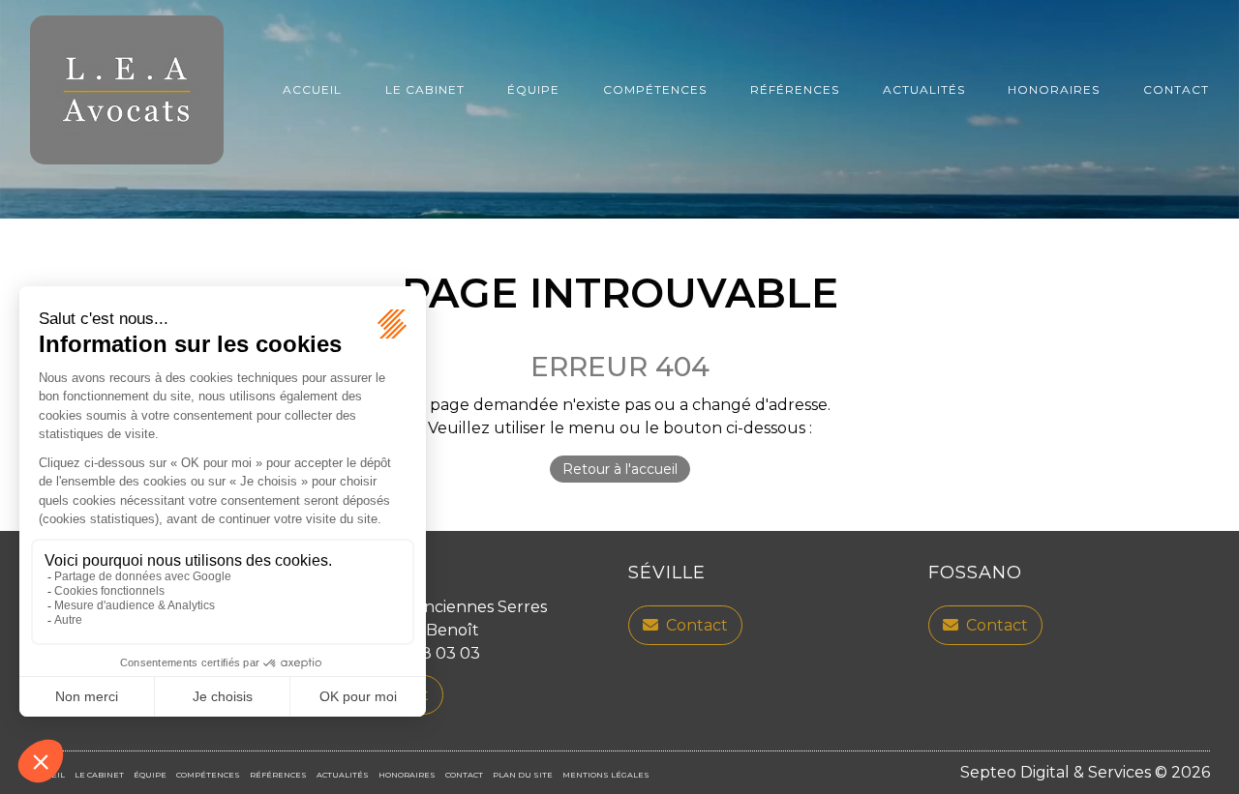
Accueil (312, 89)
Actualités (924, 89)
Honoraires (1054, 89)
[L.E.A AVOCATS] (127, 89)
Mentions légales (606, 774)
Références (794, 89)
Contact (1176, 89)
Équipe (533, 89)
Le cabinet (425, 89)
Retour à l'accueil (620, 469)
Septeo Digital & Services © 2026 (1085, 772)
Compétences (655, 89)
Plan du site (523, 774)
